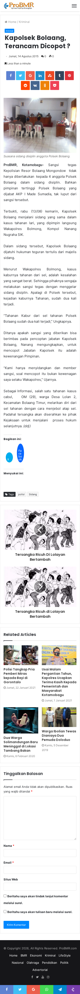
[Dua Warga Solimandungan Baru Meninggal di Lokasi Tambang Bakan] (21, 720)
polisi (21, 494)
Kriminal (24, 22)
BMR (24, 955)
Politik (64, 962)
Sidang (33, 494)
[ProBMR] (18, 5)
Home (11, 22)
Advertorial (40, 970)
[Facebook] (32, 977)
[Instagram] (48, 977)
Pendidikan (49, 962)
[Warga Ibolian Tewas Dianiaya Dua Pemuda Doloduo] (59, 717)
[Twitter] (37, 977)
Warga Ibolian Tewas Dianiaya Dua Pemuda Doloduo (59, 735)
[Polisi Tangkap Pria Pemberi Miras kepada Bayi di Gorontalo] (21, 655)
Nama (9, 845)
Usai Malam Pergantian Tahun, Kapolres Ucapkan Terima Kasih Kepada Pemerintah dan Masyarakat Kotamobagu (59, 682)
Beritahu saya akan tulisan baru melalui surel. (39, 912)
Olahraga (33, 962)
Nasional (18, 962)
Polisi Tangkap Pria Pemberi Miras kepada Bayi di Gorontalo (19, 675)
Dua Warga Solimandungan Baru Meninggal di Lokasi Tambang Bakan (21, 744)
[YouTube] (42, 977)
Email (9, 862)
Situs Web (11, 879)
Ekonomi (36, 955)
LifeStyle (65, 955)
